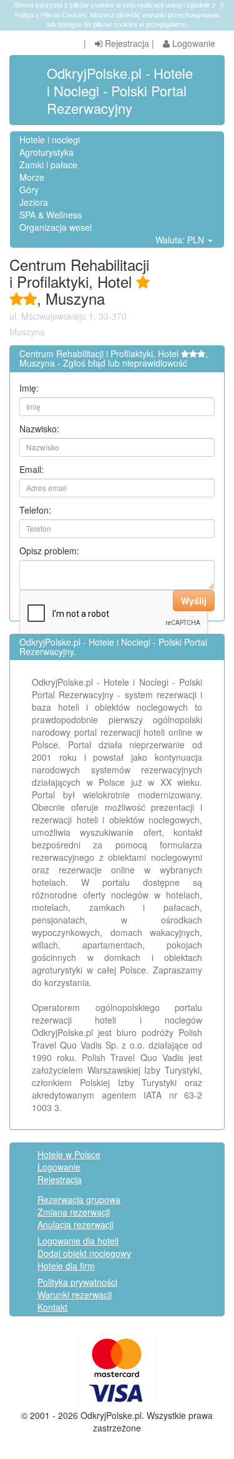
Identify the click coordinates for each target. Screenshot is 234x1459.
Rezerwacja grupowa (78, 1199)
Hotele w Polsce (68, 1154)
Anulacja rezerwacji (75, 1224)
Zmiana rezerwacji (73, 1212)
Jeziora (33, 202)
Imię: (29, 388)
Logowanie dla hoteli (78, 1240)
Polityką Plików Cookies (51, 15)
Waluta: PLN (181, 239)
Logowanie (192, 43)
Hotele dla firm (66, 1265)
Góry (29, 189)
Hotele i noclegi (49, 139)
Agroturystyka (46, 152)
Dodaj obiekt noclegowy (84, 1253)
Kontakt (52, 1307)
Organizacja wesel (55, 227)
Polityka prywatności (77, 1282)
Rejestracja (125, 43)
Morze (31, 177)
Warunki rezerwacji (74, 1294)
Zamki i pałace (48, 164)
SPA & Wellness (50, 214)
